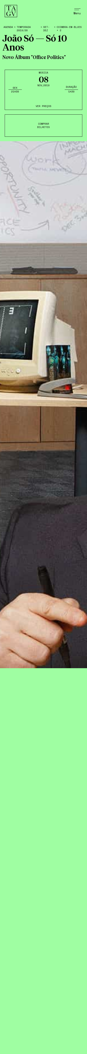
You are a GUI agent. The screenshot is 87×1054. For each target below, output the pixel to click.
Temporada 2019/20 (24, 28)
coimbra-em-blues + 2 (69, 28)
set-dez (46, 28)
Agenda (8, 27)
